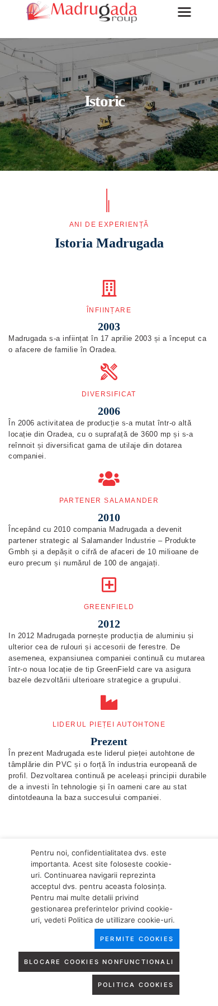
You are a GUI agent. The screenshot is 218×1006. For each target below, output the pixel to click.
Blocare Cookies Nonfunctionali (99, 962)
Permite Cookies (137, 939)
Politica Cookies (136, 985)
